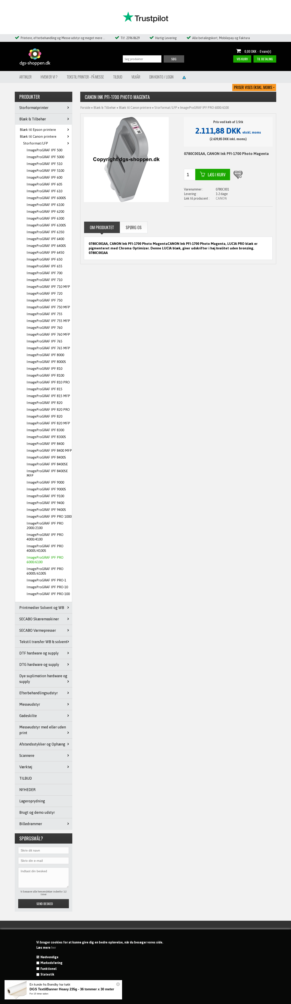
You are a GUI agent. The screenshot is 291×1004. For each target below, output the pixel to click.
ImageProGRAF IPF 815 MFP (48, 396)
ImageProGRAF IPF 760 (44, 328)
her (53, 947)
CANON (221, 198)
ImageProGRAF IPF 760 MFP (48, 334)
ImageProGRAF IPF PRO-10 (47, 587)
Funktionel (48, 969)
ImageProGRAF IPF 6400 (45, 239)
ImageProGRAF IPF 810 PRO (48, 382)
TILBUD (25, 778)
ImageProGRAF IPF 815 (44, 389)
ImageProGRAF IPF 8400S (46, 457)
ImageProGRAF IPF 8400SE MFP (47, 473)
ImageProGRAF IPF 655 (44, 266)
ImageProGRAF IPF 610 (44, 191)
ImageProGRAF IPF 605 (44, 184)
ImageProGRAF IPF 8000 (45, 355)
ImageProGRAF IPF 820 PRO (48, 409)
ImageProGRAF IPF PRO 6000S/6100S (45, 571)
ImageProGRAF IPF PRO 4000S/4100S (45, 548)
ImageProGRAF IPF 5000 (45, 157)
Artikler (25, 77)
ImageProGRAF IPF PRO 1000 (49, 516)
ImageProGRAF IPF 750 (44, 300)
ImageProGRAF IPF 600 (44, 177)
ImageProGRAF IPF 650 (44, 259)
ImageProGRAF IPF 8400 (45, 444)
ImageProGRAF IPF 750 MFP (48, 307)
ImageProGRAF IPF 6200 (45, 211)
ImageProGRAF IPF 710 (44, 280)
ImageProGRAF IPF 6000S (46, 198)
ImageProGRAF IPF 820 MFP (48, 423)
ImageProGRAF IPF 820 (44, 403)
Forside (85, 107)
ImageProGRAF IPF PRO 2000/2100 (45, 525)
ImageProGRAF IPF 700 (44, 273)
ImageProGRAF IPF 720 (44, 293)
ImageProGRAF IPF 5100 (45, 170)
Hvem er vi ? (49, 77)
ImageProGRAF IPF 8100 (45, 375)
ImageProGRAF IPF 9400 (45, 503)
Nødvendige (49, 957)
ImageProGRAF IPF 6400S (46, 246)
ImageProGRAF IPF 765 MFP (48, 348)
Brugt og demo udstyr (37, 812)
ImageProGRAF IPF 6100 (45, 205)
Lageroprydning (32, 801)
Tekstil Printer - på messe (85, 77)
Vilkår (135, 77)
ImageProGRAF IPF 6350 (45, 232)
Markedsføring (51, 963)
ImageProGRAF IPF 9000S (46, 489)
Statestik (47, 974)
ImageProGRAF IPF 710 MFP (48, 287)
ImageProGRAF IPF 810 (44, 368)
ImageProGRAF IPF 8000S (46, 362)
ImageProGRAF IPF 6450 (45, 252)
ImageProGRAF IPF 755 (44, 314)
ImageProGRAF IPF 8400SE (47, 464)
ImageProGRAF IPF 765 (44, 341)
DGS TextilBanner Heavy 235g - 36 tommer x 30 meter (72, 989)
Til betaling (265, 58)
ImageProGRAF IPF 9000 (45, 482)
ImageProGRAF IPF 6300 (45, 218)
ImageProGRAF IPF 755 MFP (48, 321)
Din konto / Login (161, 77)
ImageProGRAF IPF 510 (44, 164)
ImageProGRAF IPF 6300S (46, 225)
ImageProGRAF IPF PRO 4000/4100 (45, 537)
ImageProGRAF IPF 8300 (45, 430)
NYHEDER (27, 790)
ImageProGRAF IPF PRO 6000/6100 (45, 559)
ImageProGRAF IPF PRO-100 (48, 594)
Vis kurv (242, 58)
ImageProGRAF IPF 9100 (45, 496)
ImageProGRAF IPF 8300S (46, 437)
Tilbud (117, 77)
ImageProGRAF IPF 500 (44, 150)
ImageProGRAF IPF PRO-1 (46, 580)
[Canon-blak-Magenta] (126, 159)
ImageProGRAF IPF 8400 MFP (49, 450)
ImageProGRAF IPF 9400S (46, 510)
